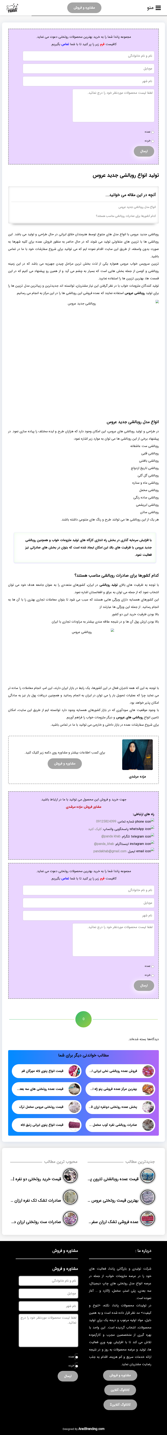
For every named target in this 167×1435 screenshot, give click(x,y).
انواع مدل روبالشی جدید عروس (137, 207)
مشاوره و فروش (84, 7)
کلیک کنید (95, 829)
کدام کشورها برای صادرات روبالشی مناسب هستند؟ (126, 216)
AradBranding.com (91, 1429)
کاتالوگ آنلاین (120, 1390)
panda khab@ (111, 836)
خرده (148, 141)
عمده (148, 132)
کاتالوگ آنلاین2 (120, 1404)
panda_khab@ (104, 844)
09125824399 (106, 821)
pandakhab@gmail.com (109, 851)
